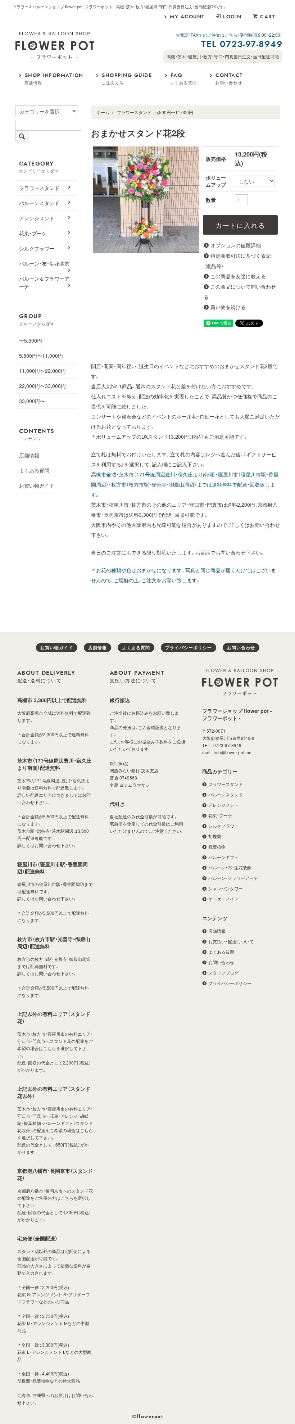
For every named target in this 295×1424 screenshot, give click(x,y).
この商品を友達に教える (238, 276)
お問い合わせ (241, 647)
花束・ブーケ (33, 233)
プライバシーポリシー (188, 647)
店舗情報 (29, 455)
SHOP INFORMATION (53, 79)
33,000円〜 (32, 400)
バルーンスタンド (39, 203)
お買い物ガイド (36, 485)
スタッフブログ (223, 972)
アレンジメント (36, 218)
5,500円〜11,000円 (174, 112)
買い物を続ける (228, 307)
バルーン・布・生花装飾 (44, 263)
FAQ (183, 79)
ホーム (102, 112)
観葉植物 (217, 847)
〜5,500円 (30, 340)
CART (267, 16)
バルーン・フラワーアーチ (233, 878)
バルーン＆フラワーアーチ (44, 282)
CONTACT (229, 79)
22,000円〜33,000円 (42, 385)
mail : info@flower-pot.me (226, 752)
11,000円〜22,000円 (42, 370)
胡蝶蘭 (214, 836)
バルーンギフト (223, 857)
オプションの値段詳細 (235, 245)
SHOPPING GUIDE (126, 79)
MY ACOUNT (187, 16)
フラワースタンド (134, 112)
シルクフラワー (36, 248)
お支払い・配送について (231, 941)
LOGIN (232, 16)
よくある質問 (34, 470)
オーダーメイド (223, 899)
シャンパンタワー (225, 888)
